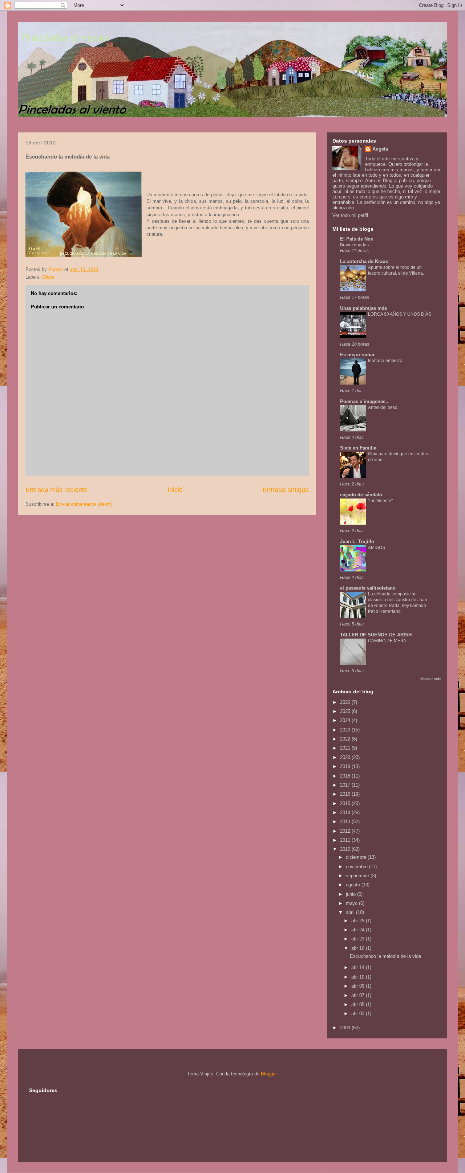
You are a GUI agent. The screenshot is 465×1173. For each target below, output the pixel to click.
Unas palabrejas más (363, 308)
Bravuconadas (354, 244)
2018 (346, 776)
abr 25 (358, 920)
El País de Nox (356, 239)
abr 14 (358, 967)
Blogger (268, 1073)
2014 (346, 812)
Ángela (380, 149)
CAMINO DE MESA (387, 640)
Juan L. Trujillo (357, 541)
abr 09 (358, 986)
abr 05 (358, 1004)
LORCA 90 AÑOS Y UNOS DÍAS (399, 314)
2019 (346, 766)
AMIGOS (376, 547)
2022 (346, 739)
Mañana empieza (385, 360)
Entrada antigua (286, 489)
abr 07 (358, 995)
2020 (346, 757)
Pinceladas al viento (65, 37)
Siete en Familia (358, 448)
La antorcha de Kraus (364, 261)
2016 (346, 794)
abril (351, 912)
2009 (346, 1027)
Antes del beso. (383, 407)
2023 (346, 730)
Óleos (48, 277)
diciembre (357, 857)
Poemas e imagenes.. (364, 401)
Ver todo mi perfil (350, 215)
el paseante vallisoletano (368, 588)
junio (351, 894)
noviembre (357, 866)
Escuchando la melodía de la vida (385, 956)
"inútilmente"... (382, 500)
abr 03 (358, 1013)
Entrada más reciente (56, 489)
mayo (352, 903)
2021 (346, 748)
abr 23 (358, 939)
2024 (346, 720)
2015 (346, 803)
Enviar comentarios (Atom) (84, 504)
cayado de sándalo (361, 494)
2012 (346, 831)
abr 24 (358, 929)
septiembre (358, 875)
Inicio (175, 489)
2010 (346, 849)
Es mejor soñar (357, 354)
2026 (346, 702)
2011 (346, 840)
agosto (353, 884)
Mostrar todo (430, 679)
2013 (346, 821)
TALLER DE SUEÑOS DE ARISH (376, 634)
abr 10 (358, 977)
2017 (346, 785)
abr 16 (358, 948)
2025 (346, 711)
